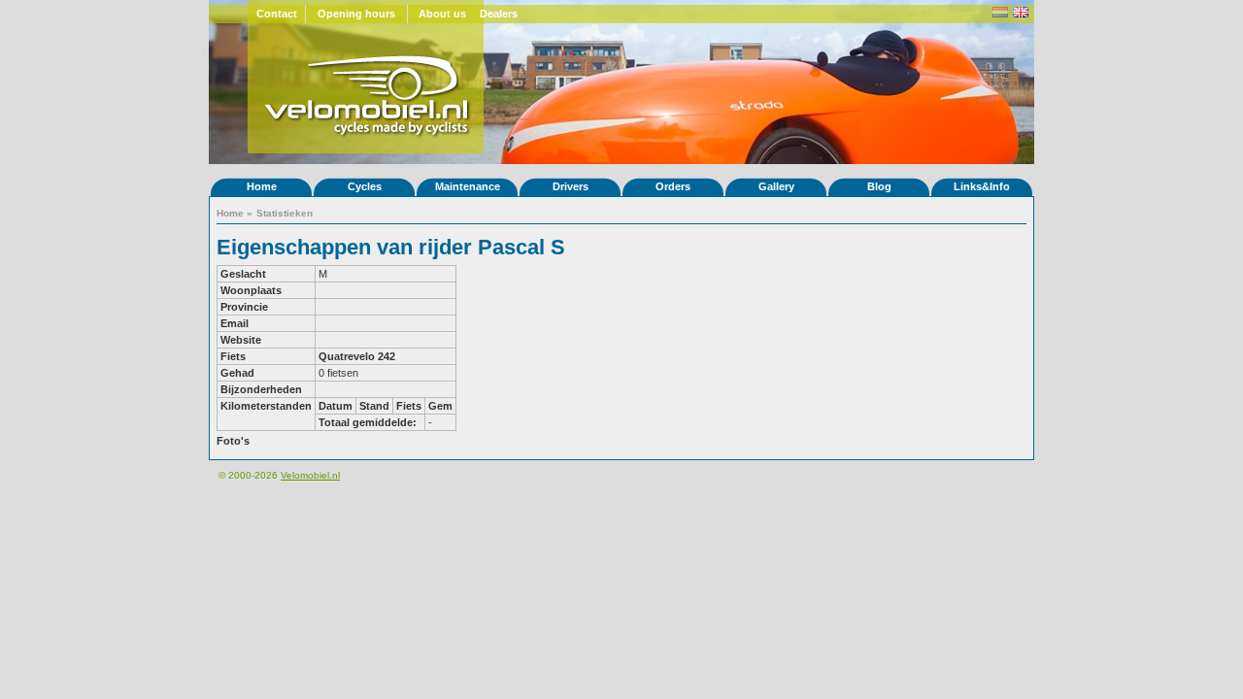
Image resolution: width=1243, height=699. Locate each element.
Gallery (776, 186)
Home (262, 186)
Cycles (365, 186)
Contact (276, 13)
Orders (672, 186)
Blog (879, 186)
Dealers (499, 13)
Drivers (570, 186)
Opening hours (356, 13)
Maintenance (467, 186)
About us (442, 13)
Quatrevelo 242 (357, 356)
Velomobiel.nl (310, 475)
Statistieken (284, 213)
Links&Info (982, 186)
